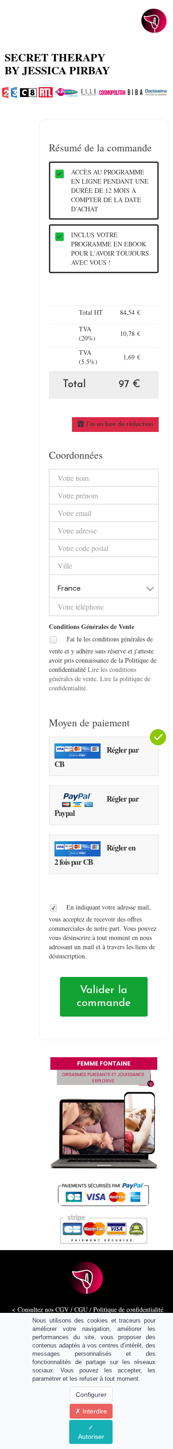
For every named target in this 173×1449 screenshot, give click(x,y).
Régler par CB (96, 757)
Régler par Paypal (96, 806)
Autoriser (91, 1436)
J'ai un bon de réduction (118, 424)
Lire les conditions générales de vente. (92, 674)
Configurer (91, 1394)
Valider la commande (104, 997)
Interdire (94, 1411)
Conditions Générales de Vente (91, 626)
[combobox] (104, 586)
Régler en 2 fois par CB (94, 855)
